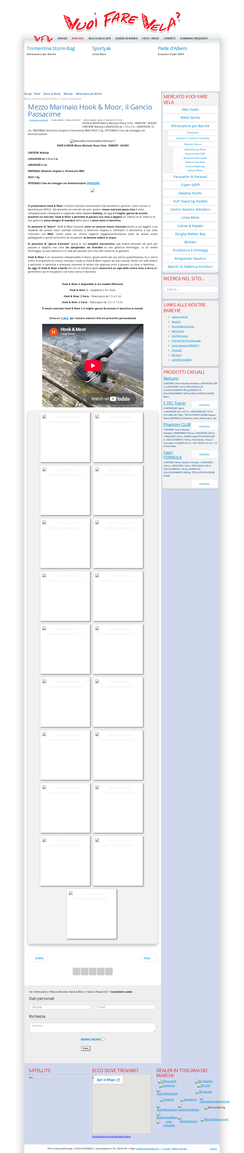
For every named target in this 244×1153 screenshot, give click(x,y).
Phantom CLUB (177, 424)
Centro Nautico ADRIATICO (185, 345)
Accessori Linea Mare (195, 162)
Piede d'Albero (172, 48)
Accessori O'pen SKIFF (195, 153)
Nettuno (170, 378)
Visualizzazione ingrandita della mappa (111, 1136)
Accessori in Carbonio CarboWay (192, 138)
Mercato (77, 38)
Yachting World (180, 316)
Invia (85, 1048)
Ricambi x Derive (192, 144)
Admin (213, 1148)
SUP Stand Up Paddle (190, 201)
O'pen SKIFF (190, 184)
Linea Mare (190, 217)
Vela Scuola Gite (99, 38)
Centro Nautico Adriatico (190, 209)
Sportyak (101, 48)
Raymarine (192, 132)
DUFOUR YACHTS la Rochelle (186, 340)
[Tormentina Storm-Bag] (56, 67)
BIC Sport (177, 355)
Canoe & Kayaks (190, 225)
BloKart (190, 242)
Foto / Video (150, 38)
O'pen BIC (177, 350)
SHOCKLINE (93, 183)
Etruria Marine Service (183, 326)
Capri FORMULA (172, 455)
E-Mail (65, 318)
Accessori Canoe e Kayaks (195, 158)
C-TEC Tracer (174, 403)
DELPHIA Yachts (180, 336)
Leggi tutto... (204, 404)
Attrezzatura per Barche (38, 120)
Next (213, 67)
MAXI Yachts (190, 117)
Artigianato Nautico (190, 258)
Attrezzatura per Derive (195, 149)
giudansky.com (208, 89)
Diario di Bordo (126, 38)
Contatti (169, 38)
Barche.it (176, 321)
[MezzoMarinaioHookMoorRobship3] (93, 190)
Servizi (62, 38)
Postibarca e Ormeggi (190, 250)
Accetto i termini (91, 1039)
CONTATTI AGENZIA (182, 359)
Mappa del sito (179, 1148)
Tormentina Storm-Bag (51, 48)
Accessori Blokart (195, 170)
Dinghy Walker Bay (190, 234)
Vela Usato (190, 109)
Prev (30, 67)
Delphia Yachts (190, 193)
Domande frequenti (194, 38)
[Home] (122, 21)
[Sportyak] (122, 67)
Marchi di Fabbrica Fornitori (190, 266)
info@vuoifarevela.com (147, 1148)
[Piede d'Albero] (187, 67)
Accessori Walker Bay (195, 166)
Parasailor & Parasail (190, 176)
